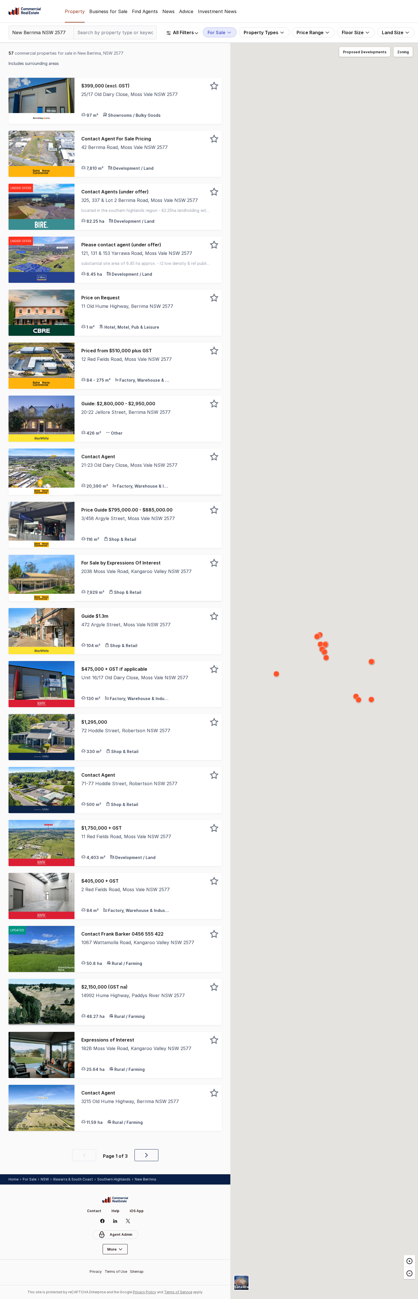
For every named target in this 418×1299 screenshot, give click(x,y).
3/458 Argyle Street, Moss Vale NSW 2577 (128, 518)
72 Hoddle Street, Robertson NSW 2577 (125, 730)
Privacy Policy (144, 1292)
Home (13, 1179)
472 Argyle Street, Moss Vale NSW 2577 (126, 624)
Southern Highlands (114, 1179)
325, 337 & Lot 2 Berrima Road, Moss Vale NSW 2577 (139, 200)
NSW (45, 1179)
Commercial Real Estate (24, 11)
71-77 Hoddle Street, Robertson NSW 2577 (129, 783)
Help (115, 1211)
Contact (94, 1211)
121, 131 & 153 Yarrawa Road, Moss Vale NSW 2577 (136, 253)
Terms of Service (178, 1292)
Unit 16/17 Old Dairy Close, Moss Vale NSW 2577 (134, 677)
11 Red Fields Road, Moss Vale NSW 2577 (126, 836)
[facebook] (102, 1221)
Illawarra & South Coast (73, 1179)
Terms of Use (116, 1271)
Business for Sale (108, 11)
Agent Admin (121, 1234)
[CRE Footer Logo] (115, 1200)
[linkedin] (115, 1221)
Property (75, 11)
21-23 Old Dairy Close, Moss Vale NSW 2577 (129, 465)
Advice (186, 11)
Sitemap (137, 1271)
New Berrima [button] (145, 1179)
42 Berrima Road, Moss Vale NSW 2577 (124, 147)
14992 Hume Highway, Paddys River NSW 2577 (133, 995)
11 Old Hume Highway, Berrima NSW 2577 (127, 306)
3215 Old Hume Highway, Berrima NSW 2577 (130, 1101)
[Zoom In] (409, 1261)
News (168, 11)
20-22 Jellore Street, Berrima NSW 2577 (126, 412)
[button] (148, 101)
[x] (128, 1221)
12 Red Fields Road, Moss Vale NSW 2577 (126, 359)
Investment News (217, 11)
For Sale (29, 1179)
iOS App (137, 1211)
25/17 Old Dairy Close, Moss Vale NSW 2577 (129, 94)
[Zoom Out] (409, 1273)
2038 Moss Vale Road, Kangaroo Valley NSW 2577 (136, 571)
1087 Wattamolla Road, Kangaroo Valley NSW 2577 (137, 942)
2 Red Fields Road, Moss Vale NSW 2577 (125, 889)
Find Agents (145, 11)
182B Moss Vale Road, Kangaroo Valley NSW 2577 (136, 1048)
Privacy (96, 1271)
